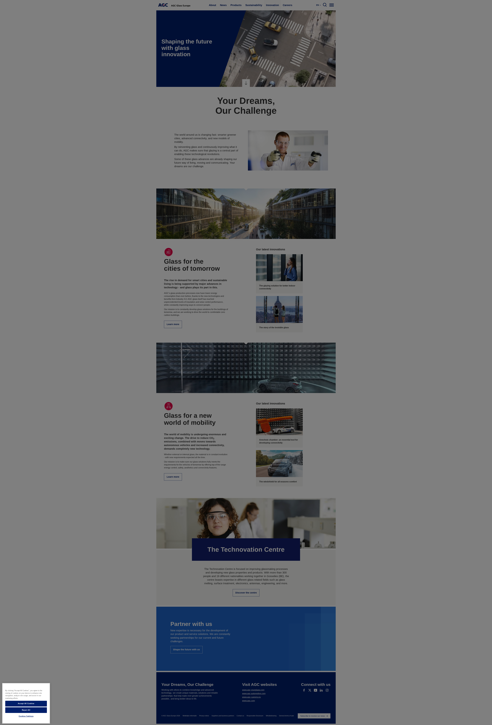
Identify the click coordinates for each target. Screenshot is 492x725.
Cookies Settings (26, 716)
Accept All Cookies (26, 703)
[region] (26, 703)
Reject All (26, 710)
